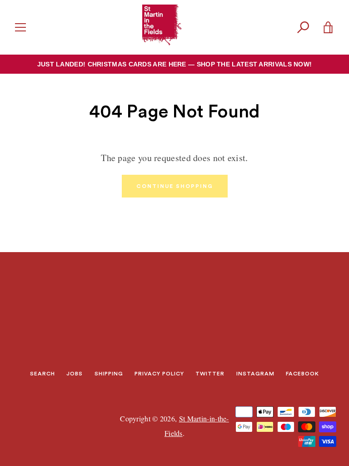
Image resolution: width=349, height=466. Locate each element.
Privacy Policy (159, 373)
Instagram (255, 373)
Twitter (209, 373)
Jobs (74, 373)
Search (42, 373)
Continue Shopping (174, 186)
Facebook (302, 373)
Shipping (109, 373)
